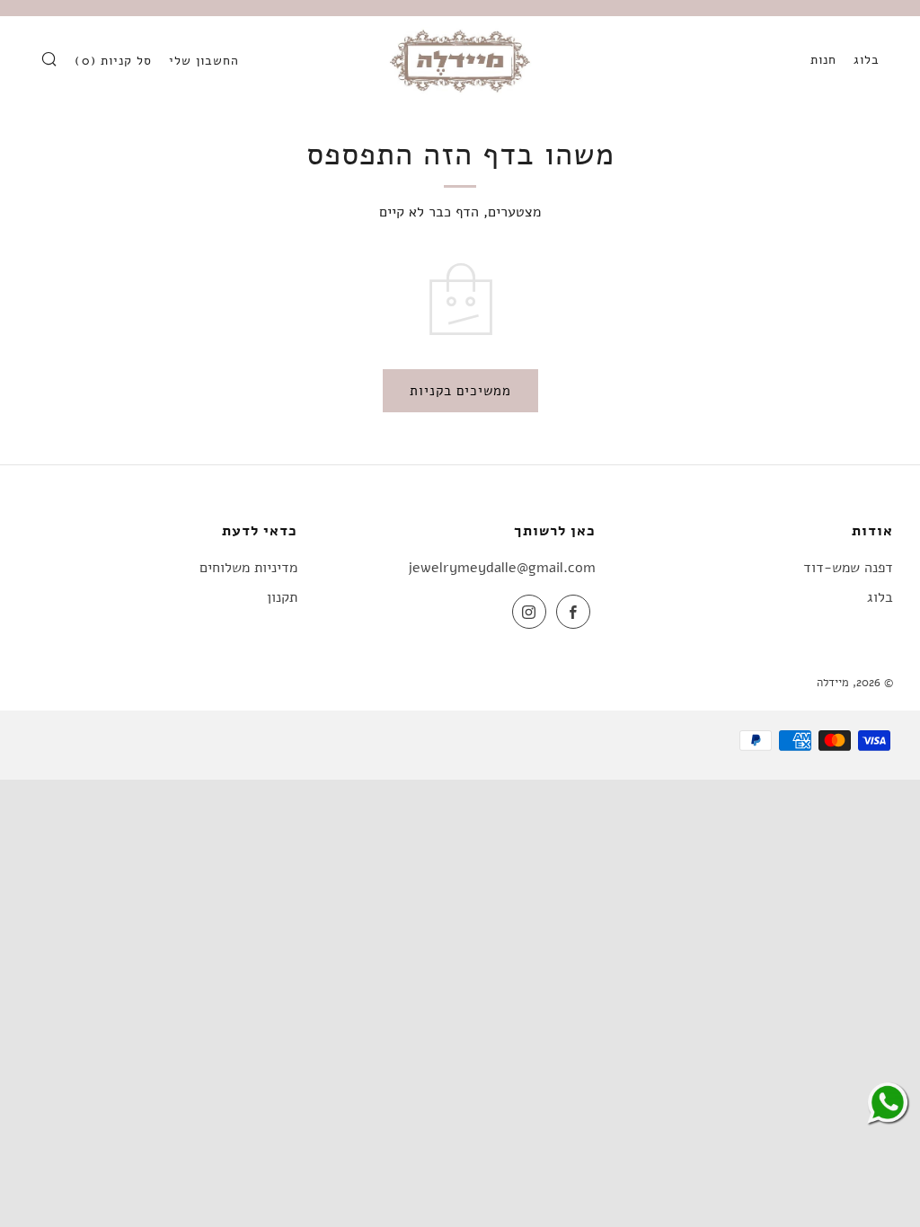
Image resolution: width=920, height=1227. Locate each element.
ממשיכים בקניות (460, 391)
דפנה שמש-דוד (848, 568)
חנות (823, 59)
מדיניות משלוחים (248, 568)
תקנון (282, 597)
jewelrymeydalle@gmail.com (502, 568)
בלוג (867, 59)
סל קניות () (113, 60)
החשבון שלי (204, 60)
